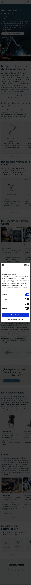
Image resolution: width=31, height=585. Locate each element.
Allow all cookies (15, 314)
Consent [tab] (5, 269)
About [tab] (25, 269)
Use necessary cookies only (15, 319)
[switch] (27, 299)
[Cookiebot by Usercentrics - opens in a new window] (22, 265)
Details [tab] (15, 269)
